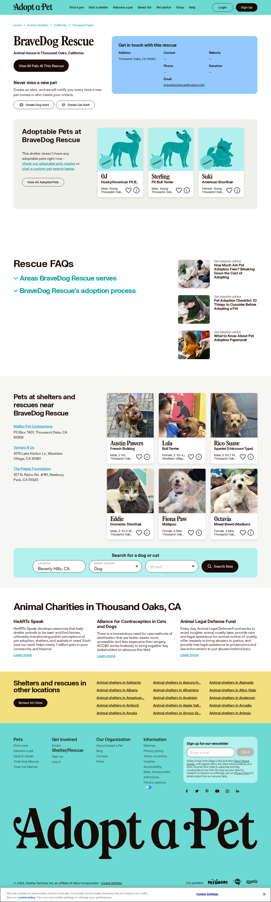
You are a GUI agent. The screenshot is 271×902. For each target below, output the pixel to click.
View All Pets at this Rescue (41, 66)
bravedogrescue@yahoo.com (184, 85)
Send (245, 752)
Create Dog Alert (37, 105)
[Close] (264, 894)
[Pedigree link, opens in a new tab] (237, 881)
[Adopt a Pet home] (33, 7)
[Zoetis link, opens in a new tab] (251, 882)
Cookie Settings (111, 883)
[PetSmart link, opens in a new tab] (217, 881)
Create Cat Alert (79, 105)
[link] (123, 7)
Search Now (223, 566)
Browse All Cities (30, 703)
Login (223, 7)
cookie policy (27, 897)
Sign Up (246, 7)
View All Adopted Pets (43, 182)
